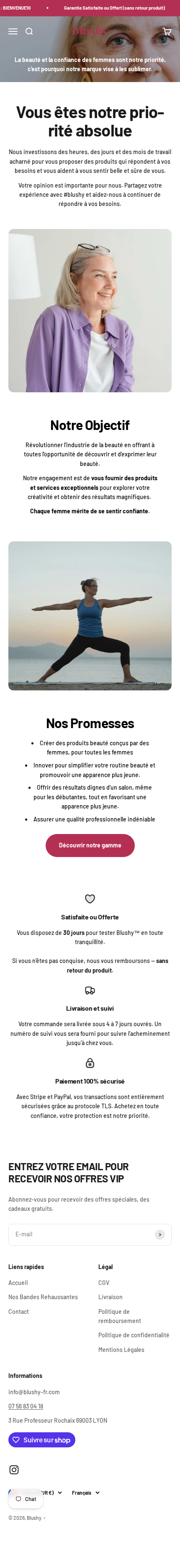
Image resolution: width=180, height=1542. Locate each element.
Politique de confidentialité (134, 1335)
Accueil (18, 1282)
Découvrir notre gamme (90, 845)
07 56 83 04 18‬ (25, 1406)
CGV (103, 1282)
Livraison (110, 1296)
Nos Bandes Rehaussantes (43, 1296)
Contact (18, 1311)
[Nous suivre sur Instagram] (14, 1469)
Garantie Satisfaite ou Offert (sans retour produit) (107, 7)
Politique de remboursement (119, 1316)
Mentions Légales (121, 1349)
